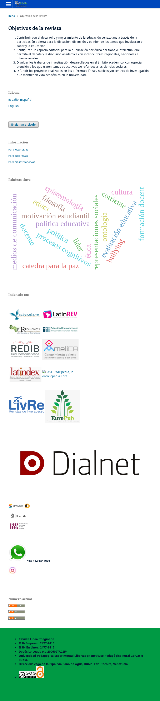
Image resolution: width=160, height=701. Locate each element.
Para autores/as (18, 156)
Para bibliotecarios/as (21, 162)
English (13, 106)
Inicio (11, 16)
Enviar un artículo (23, 124)
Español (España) (20, 100)
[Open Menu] (8, 4)
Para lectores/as (18, 149)
